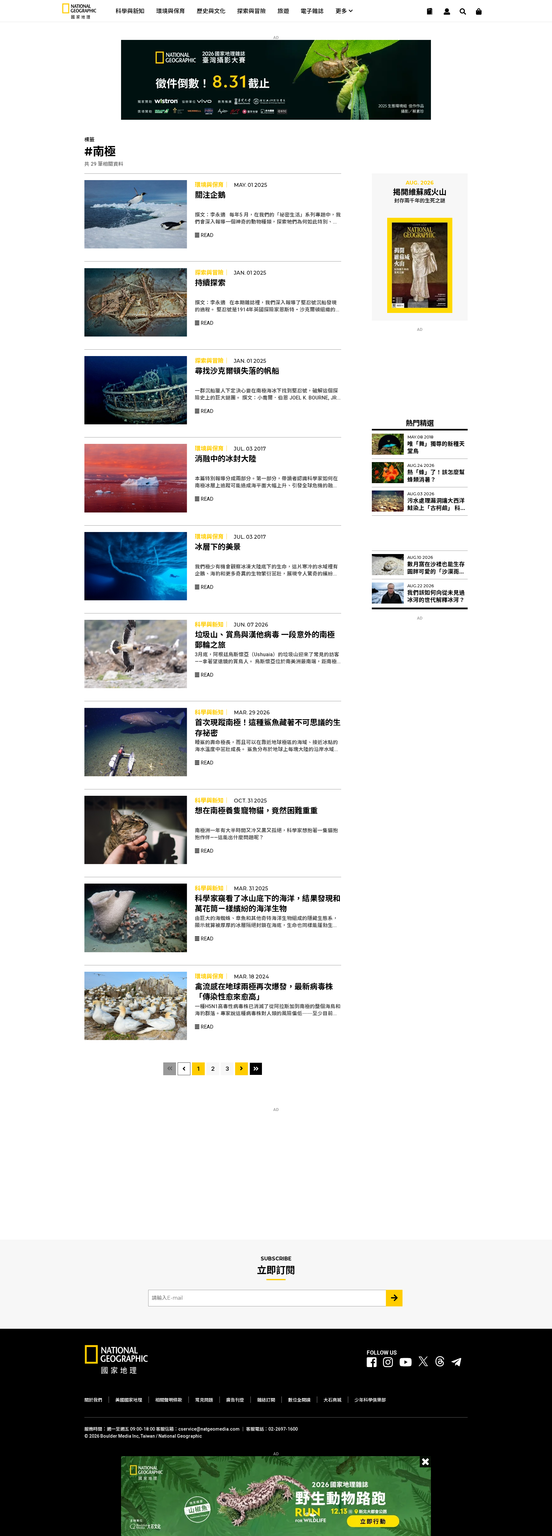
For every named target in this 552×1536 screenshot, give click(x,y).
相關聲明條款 (168, 1400)
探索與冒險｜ (212, 272)
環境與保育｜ (212, 184)
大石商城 (332, 1400)
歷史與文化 (211, 11)
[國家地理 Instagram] (388, 1362)
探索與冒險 (251, 11)
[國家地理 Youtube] (405, 1362)
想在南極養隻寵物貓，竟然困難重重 (256, 810)
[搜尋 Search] (463, 11)
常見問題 (204, 1400)
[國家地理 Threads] (440, 1362)
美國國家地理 (128, 1400)
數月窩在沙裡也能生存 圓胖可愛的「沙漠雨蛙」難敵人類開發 (437, 571)
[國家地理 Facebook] (372, 1362)
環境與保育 (170, 11)
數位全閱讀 (299, 1400)
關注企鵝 (210, 195)
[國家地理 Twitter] (423, 1362)
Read (206, 235)
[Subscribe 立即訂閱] (394, 1298)
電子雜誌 (312, 11)
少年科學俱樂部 (370, 1400)
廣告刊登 (235, 1400)
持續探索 (210, 282)
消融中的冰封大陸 (225, 458)
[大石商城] (479, 11)
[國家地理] (79, 17)
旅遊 (283, 11)
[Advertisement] (420, 372)
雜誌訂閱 (266, 1400)
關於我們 (93, 1400)
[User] (447, 11)
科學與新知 (130, 11)
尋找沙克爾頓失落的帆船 (237, 371)
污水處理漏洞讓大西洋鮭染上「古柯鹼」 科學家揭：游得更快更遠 (436, 508)
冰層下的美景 (218, 547)
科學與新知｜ (212, 624)
